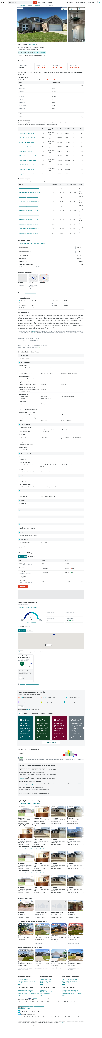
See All (21, 707)
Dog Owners (35, 713)
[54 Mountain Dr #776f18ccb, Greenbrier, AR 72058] (59, 905)
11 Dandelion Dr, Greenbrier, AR (26, 165)
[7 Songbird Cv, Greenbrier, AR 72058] (42, 955)
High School (43, 652)
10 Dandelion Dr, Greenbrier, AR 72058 (28, 210)
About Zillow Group (27, 1016)
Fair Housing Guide (35, 1016)
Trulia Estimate (24, 79)
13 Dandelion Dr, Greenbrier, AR (26, 151)
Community (26, 713)
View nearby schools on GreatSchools (29, 684)
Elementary (28, 652)
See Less (22, 547)
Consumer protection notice (39, 1006)
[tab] (22, 556)
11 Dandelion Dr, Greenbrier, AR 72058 (28, 206)
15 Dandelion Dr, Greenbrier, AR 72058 (28, 233)
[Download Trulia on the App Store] (26, 1011)
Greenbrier (36, 5)
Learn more (70, 686)
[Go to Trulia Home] (4, 2)
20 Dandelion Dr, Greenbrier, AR (26, 147)
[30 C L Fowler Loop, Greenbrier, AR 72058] (58, 811)
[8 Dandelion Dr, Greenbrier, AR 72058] (59, 955)
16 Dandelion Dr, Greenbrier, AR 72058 (28, 219)
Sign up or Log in (92, 2)
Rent (43, 2)
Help (69, 1016)
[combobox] (22, 2)
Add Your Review (51, 742)
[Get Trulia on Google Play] (35, 1011)
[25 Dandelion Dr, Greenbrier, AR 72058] (75, 929)
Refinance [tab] (43, 243)
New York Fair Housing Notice (23, 1005)
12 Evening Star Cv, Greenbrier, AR (27, 156)
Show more (22, 586)
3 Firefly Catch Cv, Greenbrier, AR (27, 137)
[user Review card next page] (84, 728)
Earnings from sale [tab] (24, 243)
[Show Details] (82, 85)
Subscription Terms (64, 1016)
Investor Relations (51, 1016)
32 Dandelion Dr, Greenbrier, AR (26, 169)
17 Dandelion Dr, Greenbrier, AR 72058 (28, 224)
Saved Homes (69, 2)
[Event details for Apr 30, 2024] (82, 581)
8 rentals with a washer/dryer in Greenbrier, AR (31, 873)
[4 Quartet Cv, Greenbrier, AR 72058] (59, 929)
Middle (35, 652)
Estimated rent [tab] (35, 243)
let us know (61, 1022)
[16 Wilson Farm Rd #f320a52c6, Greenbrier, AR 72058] (42, 905)
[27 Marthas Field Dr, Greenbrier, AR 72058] (42, 929)
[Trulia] (19, 1011)
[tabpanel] (51, 257)
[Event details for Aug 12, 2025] (82, 564)
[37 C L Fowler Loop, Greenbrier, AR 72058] (75, 811)
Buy (39, 2)
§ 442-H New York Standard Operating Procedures (27, 1003)
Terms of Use (57, 1016)
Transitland (35, 998)
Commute (50, 713)
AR (31, 5)
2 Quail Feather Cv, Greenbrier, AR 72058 (29, 228)
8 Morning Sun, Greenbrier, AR (26, 142)
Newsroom (45, 1016)
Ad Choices (79, 1016)
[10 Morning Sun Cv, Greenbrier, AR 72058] (26, 955)
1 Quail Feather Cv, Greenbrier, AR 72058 (29, 215)
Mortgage (49, 2)
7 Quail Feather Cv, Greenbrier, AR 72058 (29, 188)
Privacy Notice (73, 1016)
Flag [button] (30, 736)
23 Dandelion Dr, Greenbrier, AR (26, 133)
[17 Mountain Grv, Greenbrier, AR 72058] (26, 929)
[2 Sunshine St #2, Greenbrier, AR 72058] (26, 905)
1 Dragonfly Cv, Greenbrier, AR (26, 174)
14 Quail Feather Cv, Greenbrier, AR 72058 (29, 192)
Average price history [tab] (31, 607)
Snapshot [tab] (21, 607)
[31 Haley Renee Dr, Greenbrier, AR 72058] (26, 811)
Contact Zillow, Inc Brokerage (24, 1008)
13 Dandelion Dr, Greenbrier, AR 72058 (28, 197)
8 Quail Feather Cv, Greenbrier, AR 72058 (29, 201)
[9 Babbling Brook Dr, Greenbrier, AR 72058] (42, 811)
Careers (41, 1016)
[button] (35, 2)
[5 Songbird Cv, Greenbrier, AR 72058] (75, 955)
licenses (54, 1001)
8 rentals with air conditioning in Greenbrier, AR (31, 849)
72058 (41, 5)
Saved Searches (80, 2)
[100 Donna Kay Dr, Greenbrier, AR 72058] (75, 832)
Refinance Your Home (39, 52)
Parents (43, 713)
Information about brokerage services (26, 1006)
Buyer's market (31, 621)
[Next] (83, 814)
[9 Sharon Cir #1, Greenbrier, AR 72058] (75, 905)
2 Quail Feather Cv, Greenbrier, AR (27, 160)
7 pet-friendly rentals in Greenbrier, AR (29, 803)
